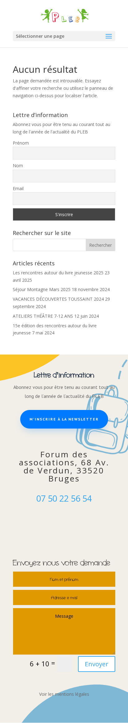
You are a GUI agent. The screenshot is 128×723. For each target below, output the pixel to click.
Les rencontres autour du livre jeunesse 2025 (58, 273)
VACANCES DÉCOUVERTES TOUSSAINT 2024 (58, 299)
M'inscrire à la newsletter (64, 419)
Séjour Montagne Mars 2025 (42, 289)
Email (18, 188)
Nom (18, 165)
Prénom (21, 143)
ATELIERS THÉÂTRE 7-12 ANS (43, 316)
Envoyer (96, 664)
